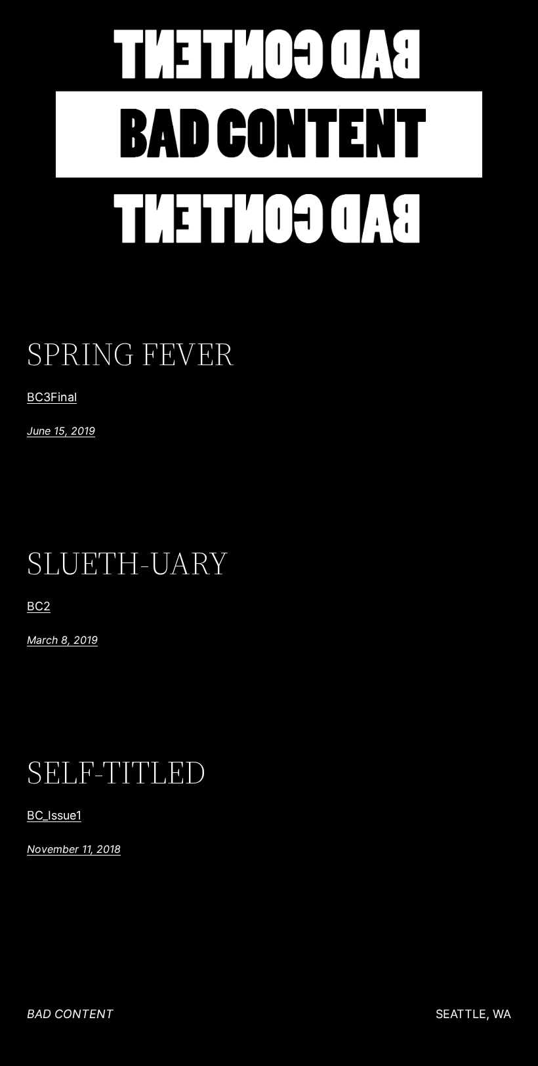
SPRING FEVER (130, 354)
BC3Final (52, 397)
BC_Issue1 (54, 815)
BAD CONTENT (70, 1014)
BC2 (39, 606)
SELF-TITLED (116, 772)
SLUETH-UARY (127, 563)
